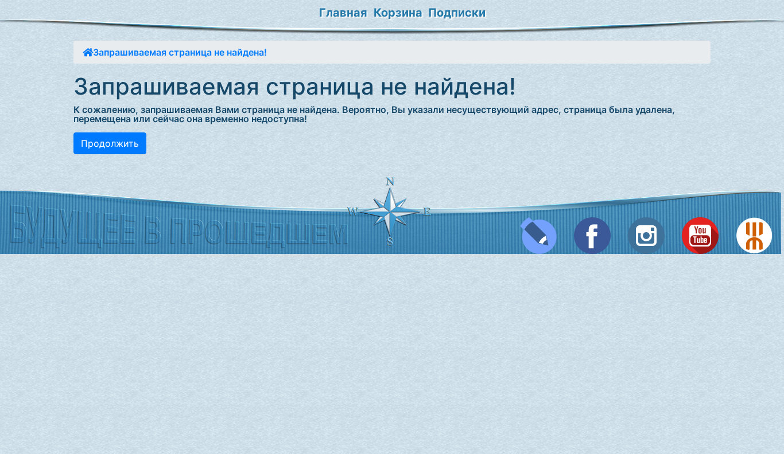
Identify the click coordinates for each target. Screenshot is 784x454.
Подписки (457, 12)
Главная (343, 12)
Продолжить (110, 143)
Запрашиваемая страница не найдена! (180, 52)
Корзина (398, 12)
